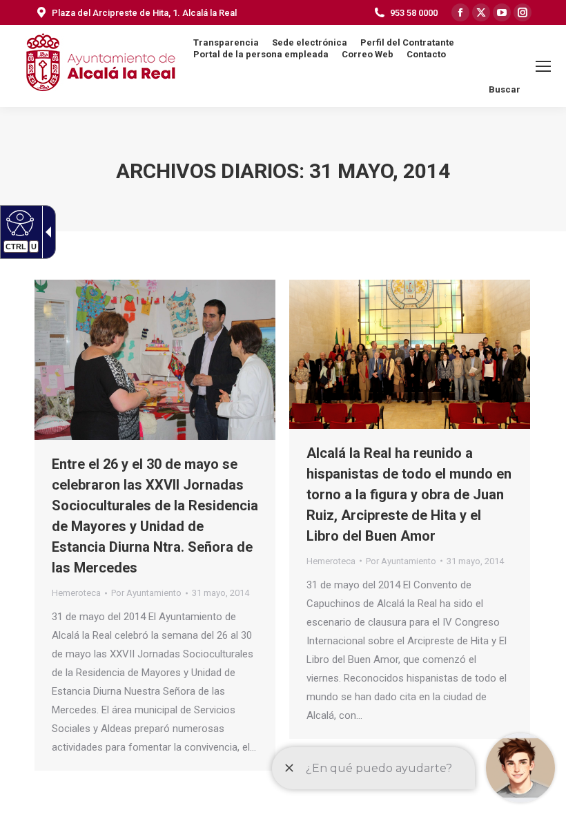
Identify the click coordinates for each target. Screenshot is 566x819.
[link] (220, 593)
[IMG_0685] (155, 360)
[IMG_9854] (409, 354)
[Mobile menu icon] (543, 66)
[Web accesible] (18, 222)
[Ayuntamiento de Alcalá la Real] (100, 66)
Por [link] (146, 593)
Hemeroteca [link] (76, 593)
